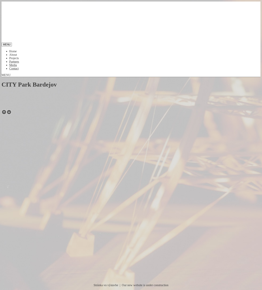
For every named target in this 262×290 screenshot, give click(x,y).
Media (13, 65)
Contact (14, 68)
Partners (14, 61)
